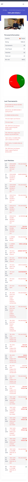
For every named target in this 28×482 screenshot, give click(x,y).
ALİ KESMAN (22, 216)
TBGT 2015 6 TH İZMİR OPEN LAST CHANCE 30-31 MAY (13, 400)
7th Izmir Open (9, 122)
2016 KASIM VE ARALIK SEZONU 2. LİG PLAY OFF (13, 167)
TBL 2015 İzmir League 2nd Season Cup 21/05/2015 (13, 379)
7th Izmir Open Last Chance (12, 118)
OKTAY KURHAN (22, 265)
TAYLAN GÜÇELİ (22, 164)
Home (5, 10)
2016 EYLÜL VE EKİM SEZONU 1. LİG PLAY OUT (13, 199)
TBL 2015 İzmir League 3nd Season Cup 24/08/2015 (13, 338)
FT (2, 4)
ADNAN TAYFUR (22, 251)
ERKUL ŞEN (22, 244)
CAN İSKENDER (22, 272)
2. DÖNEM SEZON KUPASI (11, 115)
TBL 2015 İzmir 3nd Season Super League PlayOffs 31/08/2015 (12, 127)
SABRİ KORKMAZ (22, 174)
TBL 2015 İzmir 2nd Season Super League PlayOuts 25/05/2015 (12, 150)
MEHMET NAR (21, 258)
